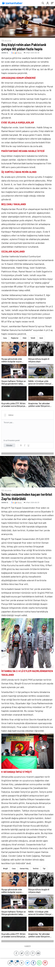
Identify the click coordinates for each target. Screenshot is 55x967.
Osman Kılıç (24, 868)
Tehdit (33, 338)
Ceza (5, 338)
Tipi (44, 868)
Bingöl (5, 868)
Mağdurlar (15, 338)
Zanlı (41, 338)
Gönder (9, 445)
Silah (24, 338)
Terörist (36, 868)
